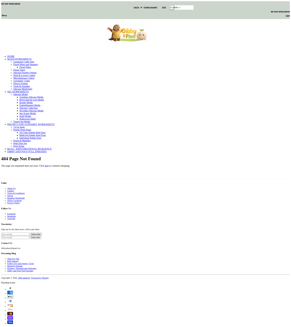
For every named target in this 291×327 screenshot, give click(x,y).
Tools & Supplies (21, 86)
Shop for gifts (13, 259)
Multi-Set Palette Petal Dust (32, 135)
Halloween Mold (27, 119)
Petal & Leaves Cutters (24, 75)
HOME (11, 56)
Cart (164, 7)
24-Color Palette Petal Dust (32, 132)
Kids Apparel (12, 261)
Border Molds (26, 102)
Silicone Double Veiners (25, 72)
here (47, 165)
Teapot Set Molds (21, 121)
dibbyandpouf (24, 278)
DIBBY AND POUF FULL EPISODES (27, 151)
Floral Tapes (19, 70)
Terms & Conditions (16, 193)
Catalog (10, 191)
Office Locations (14, 200)
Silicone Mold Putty (22, 89)
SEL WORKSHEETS (18, 91)
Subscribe (35, 237)
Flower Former (20, 83)
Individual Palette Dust (30, 138)
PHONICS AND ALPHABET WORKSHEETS (31, 124)
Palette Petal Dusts (22, 130)
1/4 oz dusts (19, 127)
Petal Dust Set (20, 143)
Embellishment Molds (29, 105)
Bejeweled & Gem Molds (31, 100)
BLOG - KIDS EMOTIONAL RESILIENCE (29, 149)
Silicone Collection (28, 108)
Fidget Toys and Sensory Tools (20, 263)
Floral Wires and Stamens (25, 64)
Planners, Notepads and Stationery (22, 268)
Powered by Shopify (40, 278)
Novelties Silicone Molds (31, 110)
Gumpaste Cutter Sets (23, 61)
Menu (4, 15)
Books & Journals (14, 266)
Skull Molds (25, 116)
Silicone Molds (20, 94)
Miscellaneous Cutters (23, 78)
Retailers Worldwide (16, 198)
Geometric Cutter (21, 81)
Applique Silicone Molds (31, 97)
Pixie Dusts (18, 146)
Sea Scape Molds (27, 113)
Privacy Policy (13, 203)
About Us (11, 188)
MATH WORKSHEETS (19, 59)
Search (10, 196)
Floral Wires (25, 67)
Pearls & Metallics (22, 140)
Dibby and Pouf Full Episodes (20, 271)
